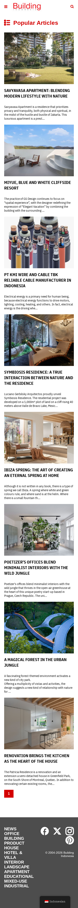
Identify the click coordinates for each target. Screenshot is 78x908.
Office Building (14, 836)
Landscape (16, 867)
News (10, 829)
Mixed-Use (15, 881)
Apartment (17, 871)
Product (14, 843)
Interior (14, 862)
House (11, 848)
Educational (19, 876)
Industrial (16, 886)
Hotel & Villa (13, 855)
